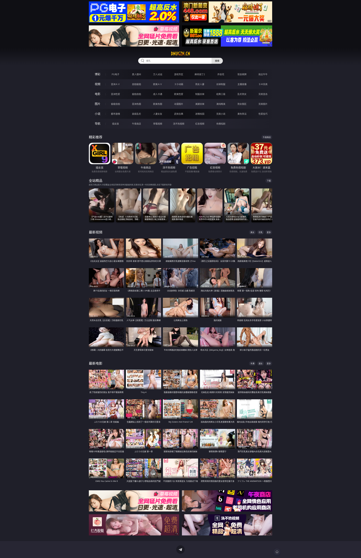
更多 (269, 232)
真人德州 (136, 74)
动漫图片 (178, 104)
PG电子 (115, 74)
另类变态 (263, 94)
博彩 (97, 74)
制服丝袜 (199, 94)
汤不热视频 (178, 123)
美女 (252, 232)
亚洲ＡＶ (115, 84)
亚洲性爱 (115, 94)
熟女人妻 (199, 84)
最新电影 (95, 363)
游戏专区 (178, 74)
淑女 (261, 363)
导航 (97, 124)
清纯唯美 (220, 104)
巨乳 (261, 232)
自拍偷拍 (136, 84)
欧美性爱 (178, 94)
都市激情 (115, 113)
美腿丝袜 (199, 104)
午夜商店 (136, 123)
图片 (97, 104)
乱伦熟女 (241, 94)
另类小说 (220, 113)
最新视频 (95, 232)
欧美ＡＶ (157, 84)
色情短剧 (220, 123)
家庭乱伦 (136, 113)
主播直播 (241, 84)
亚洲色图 (136, 104)
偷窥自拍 (115, 104)
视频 (97, 84)
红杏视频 (199, 123)
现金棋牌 (241, 74)
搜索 (217, 60)
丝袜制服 (220, 84)
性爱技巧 (263, 113)
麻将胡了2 (200, 74)
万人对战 (157, 74)
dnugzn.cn (180, 53)
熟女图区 (241, 104)
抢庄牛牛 (263, 74)
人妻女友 (157, 113)
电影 (97, 94)
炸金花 (220, 74)
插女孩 (115, 123)
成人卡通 (157, 94)
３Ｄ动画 (178, 84)
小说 (97, 114)
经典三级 (220, 94)
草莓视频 (157, 123)
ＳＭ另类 (263, 84)
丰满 (252, 363)
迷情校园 (199, 113)
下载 (269, 180)
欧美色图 (157, 104)
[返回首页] (277, 551)
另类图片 (263, 104)
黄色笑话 (241, 113)
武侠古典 (178, 113)
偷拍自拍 (136, 94)
